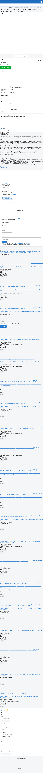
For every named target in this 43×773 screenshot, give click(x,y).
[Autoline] (4, 7)
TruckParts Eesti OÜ (5, 174)
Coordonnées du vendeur (5, 718)
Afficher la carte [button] (20, 210)
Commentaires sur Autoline (6, 739)
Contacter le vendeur (5, 67)
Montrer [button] (8, 194)
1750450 (17, 78)
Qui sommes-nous (4, 714)
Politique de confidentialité (5, 736)
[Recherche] (41, 5)
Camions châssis (22, 251)
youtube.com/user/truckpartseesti (7, 199)
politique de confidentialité (18, 243)
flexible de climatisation (14, 73)
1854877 (23, 78)
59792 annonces (8, 183)
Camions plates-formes (27, 252)
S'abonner (3, 326)
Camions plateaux (15, 251)
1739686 (14, 78)
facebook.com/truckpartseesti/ (7, 198)
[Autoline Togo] (6, 1)
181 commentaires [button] (5, 187)
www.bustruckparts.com (6, 197)
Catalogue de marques (5, 741)
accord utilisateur (28, 243)
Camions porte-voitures (19, 252)
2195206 (11, 78)
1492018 (26, 78)
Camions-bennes (9, 251)
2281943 (11, 75)
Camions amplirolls (28, 251)
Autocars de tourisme (11, 252)
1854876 (20, 78)
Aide (2, 716)
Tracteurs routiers (3, 251)
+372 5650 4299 (13, 194)
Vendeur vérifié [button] (4, 182)
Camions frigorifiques (3, 252)
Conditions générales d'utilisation (6, 734)
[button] (41, 1)
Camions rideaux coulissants (37, 251)
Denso (11, 69)
